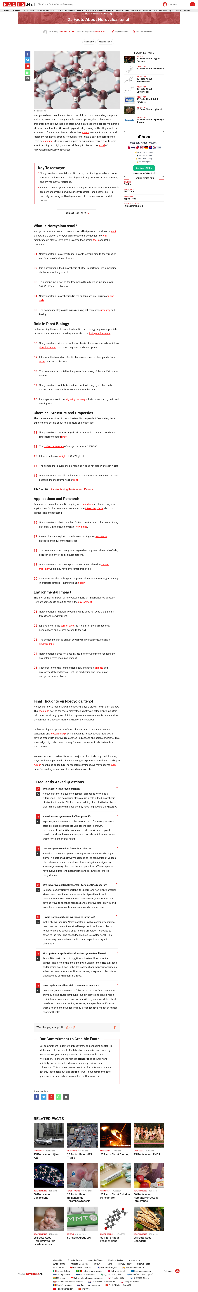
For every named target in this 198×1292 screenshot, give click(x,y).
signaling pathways (76, 399)
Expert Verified (121, 31)
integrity (105, 310)
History (119, 10)
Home (87, 14)
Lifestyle (147, 10)
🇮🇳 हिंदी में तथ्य (59, 1278)
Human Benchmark (133, 206)
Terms (109, 1264)
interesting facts (94, 508)
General (109, 10)
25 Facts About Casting (114, 1154)
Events (80, 10)
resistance (101, 536)
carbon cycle (67, 625)
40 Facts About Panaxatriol (150, 68)
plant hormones (47, 347)
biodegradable (46, 644)
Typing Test (130, 198)
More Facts (58, 1267)
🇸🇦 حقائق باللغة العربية (111, 1274)
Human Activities (133, 10)
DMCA (97, 1264)
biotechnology (58, 733)
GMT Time (129, 191)
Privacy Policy (124, 1264)
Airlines (7, 10)
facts (96, 240)
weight (62, 456)
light (75, 479)
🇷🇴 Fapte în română (62, 1285)
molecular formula (54, 446)
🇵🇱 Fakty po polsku (130, 1281)
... (193, 10)
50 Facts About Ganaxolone (43, 1196)
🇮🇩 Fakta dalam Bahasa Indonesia (87, 1278)
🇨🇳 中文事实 (84, 1289)
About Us (57, 1260)
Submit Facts (143, 1264)
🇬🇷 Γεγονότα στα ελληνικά (140, 1274)
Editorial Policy (75, 1260)
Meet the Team (95, 1260)
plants (85, 132)
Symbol (127, 184)
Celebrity (17, 10)
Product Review (116, 1260)
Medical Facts (105, 41)
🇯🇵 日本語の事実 (116, 1278)
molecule (44, 711)
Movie (178, 10)
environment (85, 602)
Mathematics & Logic (163, 10)
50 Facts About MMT (80, 1237)
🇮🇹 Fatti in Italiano (61, 1271)
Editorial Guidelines (144, 31)
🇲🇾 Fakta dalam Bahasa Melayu (68, 1281)
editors (69, 1063)
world (102, 145)
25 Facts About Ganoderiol (143, 1239)
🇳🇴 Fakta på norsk (61, 1274)
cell (105, 235)
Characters (29, 10)
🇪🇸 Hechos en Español (133, 1267)
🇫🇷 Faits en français (107, 1267)
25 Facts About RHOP (147, 1154)
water (42, 361)
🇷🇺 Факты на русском (88, 1285)
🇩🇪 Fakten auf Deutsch (81, 1267)
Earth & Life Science (65, 10)
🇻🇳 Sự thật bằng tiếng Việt (118, 1285)
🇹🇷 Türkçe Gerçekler (63, 1289)
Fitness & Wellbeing (95, 10)
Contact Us (134, 1260)
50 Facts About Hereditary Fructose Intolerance (146, 1198)
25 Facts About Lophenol (149, 109)
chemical (48, 141)
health (81, 582)
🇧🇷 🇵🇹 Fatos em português (89, 1271)
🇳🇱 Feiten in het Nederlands (101, 1281)
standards (83, 1058)
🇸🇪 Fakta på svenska (141, 1271)
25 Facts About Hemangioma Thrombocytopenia (78, 1198)
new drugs (81, 526)
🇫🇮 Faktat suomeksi (85, 1274)
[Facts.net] (19, 4)
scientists (87, 504)
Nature (187, 10)
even (113, 764)
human (37, 764)
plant (113, 231)
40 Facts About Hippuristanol (144, 80)
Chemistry (107, 14)
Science (96, 14)
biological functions (99, 333)
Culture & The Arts (45, 10)
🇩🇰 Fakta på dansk (116, 1271)
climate (99, 667)
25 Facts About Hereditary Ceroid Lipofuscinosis (44, 1241)
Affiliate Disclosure (79, 1264)
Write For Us (59, 1264)
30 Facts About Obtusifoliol (144, 90)
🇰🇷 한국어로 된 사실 (140, 1278)
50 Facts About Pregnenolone (109, 1239)
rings (64, 436)
